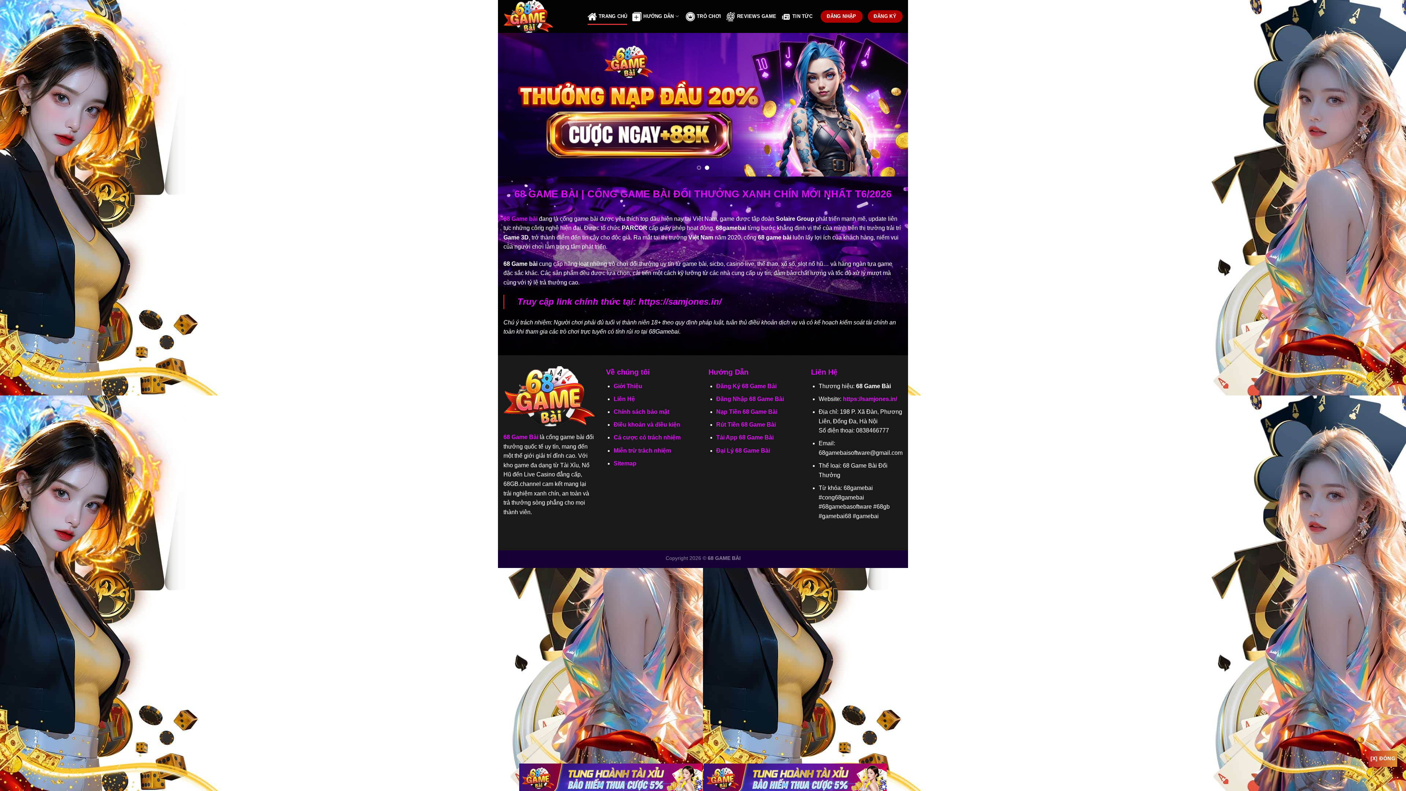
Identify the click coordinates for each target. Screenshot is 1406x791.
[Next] (890, 104)
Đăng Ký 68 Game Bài (746, 386)
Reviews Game (756, 16)
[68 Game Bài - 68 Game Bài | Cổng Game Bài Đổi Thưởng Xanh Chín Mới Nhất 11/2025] (540, 16)
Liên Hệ (624, 399)
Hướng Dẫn (658, 16)
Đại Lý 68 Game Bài (743, 451)
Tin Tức (802, 16)
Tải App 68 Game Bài (745, 437)
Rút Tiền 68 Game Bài (746, 425)
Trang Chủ (613, 16)
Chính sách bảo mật (641, 412)
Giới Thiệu (628, 386)
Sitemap (625, 463)
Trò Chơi (709, 16)
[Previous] (515, 104)
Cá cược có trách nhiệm (647, 437)
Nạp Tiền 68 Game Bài (746, 412)
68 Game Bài (520, 437)
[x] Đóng (1382, 758)
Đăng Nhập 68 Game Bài (750, 399)
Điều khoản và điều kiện (647, 425)
